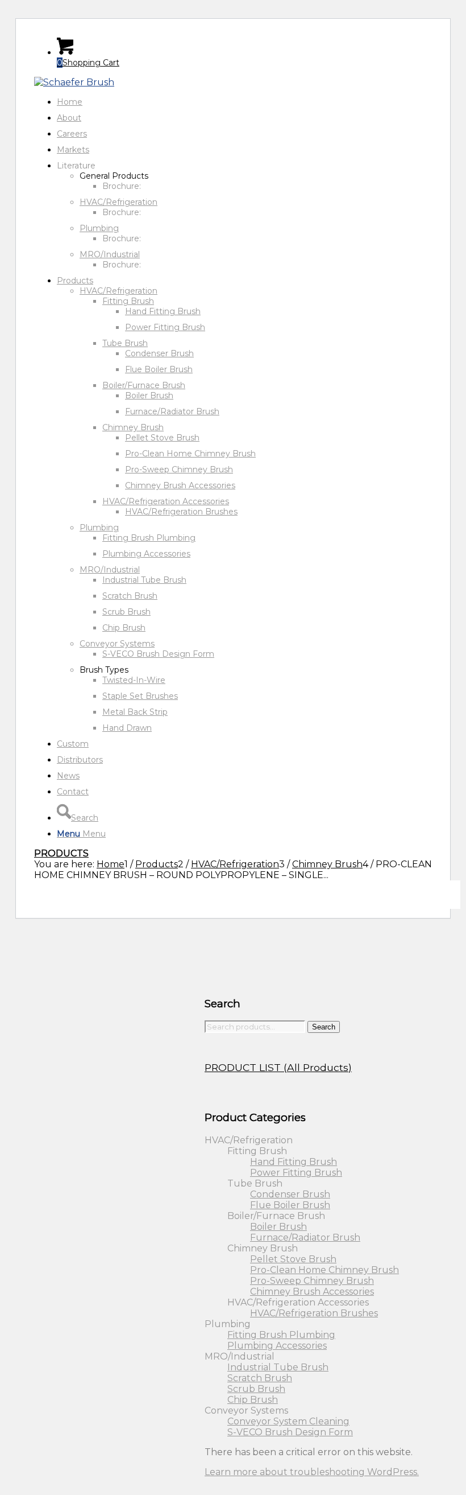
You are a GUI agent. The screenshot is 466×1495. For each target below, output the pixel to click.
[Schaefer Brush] (74, 82)
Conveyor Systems (117, 644)
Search (323, 1027)
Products (61, 853)
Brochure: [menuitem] (121, 186)
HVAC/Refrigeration (118, 202)
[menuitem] (244, 102)
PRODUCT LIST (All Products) (278, 1067)
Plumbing (99, 228)
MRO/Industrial (110, 254)
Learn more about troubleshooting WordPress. (312, 1472)
